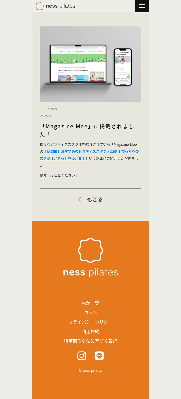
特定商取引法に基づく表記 (90, 341)
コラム (90, 312)
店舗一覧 (90, 303)
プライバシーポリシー (90, 322)
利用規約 (90, 331)
